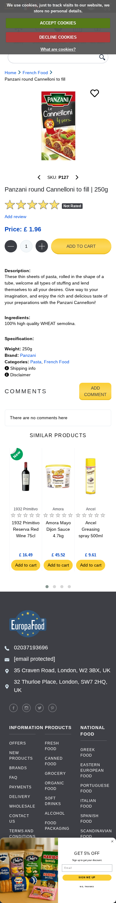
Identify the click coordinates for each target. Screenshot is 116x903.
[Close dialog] (112, 841)
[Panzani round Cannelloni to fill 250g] (58, 125)
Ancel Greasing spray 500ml (91, 529)
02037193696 (31, 647)
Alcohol (55, 813)
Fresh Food (52, 746)
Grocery (55, 773)
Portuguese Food (93, 788)
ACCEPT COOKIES (58, 23)
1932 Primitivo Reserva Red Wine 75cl (26, 529)
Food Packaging (57, 826)
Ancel (91, 509)
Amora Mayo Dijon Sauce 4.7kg (58, 529)
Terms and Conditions (22, 834)
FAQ (13, 777)
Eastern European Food (92, 770)
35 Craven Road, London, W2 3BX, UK (62, 670)
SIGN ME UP (87, 877)
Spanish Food (89, 819)
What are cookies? (58, 49)
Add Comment (95, 391)
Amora (58, 509)
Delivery (19, 797)
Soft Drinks (53, 801)
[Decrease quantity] (11, 246)
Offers (17, 743)
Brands (18, 768)
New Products (21, 756)
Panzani (28, 355)
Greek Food (87, 752)
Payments (20, 787)
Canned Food (54, 761)
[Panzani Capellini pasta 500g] (39, 177)
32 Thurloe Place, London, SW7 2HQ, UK (60, 686)
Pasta (35, 361)
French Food (56, 361)
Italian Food (88, 803)
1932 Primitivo (26, 509)
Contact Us (19, 819)
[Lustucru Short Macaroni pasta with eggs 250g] (77, 177)
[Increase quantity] (42, 246)
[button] (47, 587)
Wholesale (22, 806)
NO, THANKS (87, 886)
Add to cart (81, 246)
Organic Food (54, 786)
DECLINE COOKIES (58, 37)
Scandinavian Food (93, 834)
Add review (15, 216)
